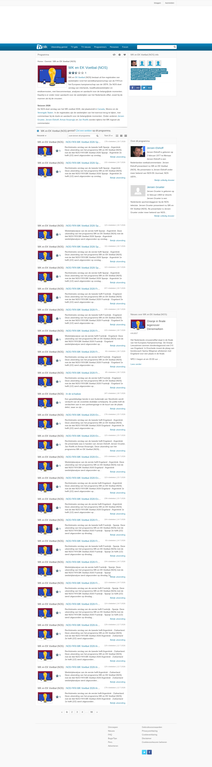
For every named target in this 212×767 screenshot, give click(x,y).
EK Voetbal (80, 77)
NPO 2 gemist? (138, 76)
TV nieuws (86, 47)
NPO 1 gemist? (160, 73)
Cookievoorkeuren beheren (154, 742)
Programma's (100, 47)
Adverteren (113, 746)
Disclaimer (146, 738)
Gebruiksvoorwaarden (152, 727)
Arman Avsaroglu (67, 120)
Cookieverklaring (149, 735)
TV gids (74, 47)
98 (91, 712)
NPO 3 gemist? (154, 76)
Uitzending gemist (59, 47)
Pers (110, 742)
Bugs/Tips (112, 738)
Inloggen (157, 3)
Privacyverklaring (149, 731)
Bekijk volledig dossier (164, 180)
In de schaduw (73, 393)
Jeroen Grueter (155, 187)
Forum (125, 47)
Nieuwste (40, 136)
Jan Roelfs (83, 120)
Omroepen (113, 727)
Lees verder (136, 364)
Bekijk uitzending (117, 157)
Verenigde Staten (45, 113)
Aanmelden (169, 3)
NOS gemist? (146, 73)
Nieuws (111, 731)
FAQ (110, 735)
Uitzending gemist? (140, 70)
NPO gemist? (137, 79)
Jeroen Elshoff (52, 120)
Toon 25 (107, 136)
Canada (101, 109)
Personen (114, 47)
